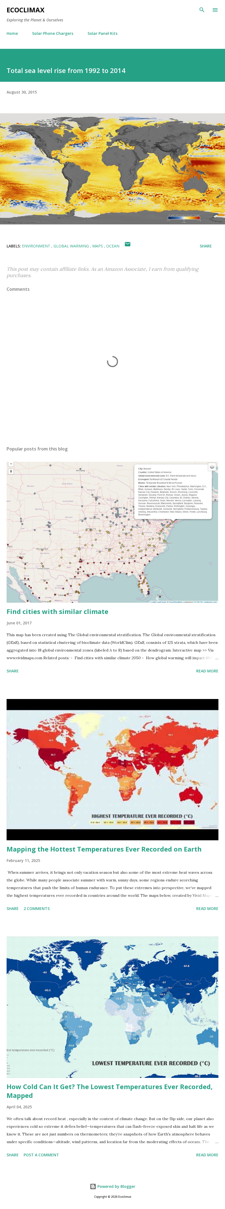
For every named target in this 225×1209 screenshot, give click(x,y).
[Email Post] (127, 246)
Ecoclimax (25, 9)
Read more (207, 670)
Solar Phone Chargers (52, 33)
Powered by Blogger (115, 1186)
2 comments (37, 908)
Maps (98, 246)
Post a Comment (41, 1154)
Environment (36, 246)
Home (12, 33)
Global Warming (72, 246)
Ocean (112, 246)
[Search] (202, 10)
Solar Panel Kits (102, 33)
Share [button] (206, 246)
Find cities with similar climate (57, 611)
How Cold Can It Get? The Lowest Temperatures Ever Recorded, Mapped (110, 1091)
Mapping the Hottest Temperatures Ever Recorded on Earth (104, 848)
